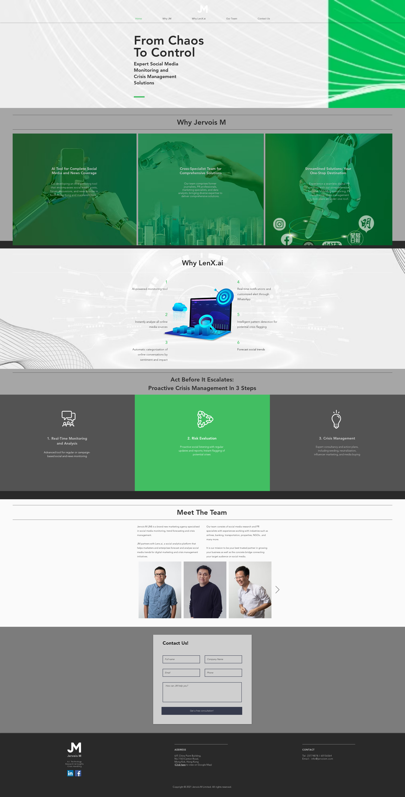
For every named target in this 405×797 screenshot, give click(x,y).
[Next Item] (277, 590)
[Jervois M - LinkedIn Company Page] (70, 773)
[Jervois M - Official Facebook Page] (78, 773)
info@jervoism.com (322, 758)
